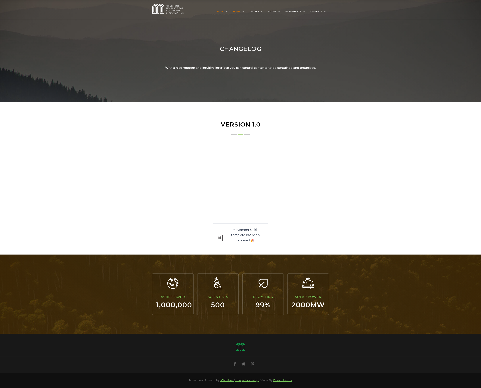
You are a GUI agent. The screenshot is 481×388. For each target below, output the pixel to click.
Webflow (227, 380)
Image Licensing (247, 380)
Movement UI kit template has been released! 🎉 (245, 235)
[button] (222, 11)
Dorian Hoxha (282, 380)
